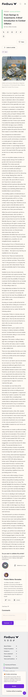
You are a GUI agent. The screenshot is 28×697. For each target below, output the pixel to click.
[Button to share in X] (3, 32)
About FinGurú (7, 646)
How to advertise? (8, 653)
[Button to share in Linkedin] (12, 32)
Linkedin (18, 600)
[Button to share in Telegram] (20, 32)
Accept (14, 686)
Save (22, 42)
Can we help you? (24, 693)
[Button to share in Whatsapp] (7, 32)
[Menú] (25, 4)
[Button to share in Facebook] (16, 32)
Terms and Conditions (9, 658)
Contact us (6, 651)
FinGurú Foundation (9, 648)
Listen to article (11, 47)
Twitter (9, 600)
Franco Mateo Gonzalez (11, 26)
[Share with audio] (3, 36)
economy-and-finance (15, 11)
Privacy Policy (7, 656)
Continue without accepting (14, 691)
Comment (6, 623)
